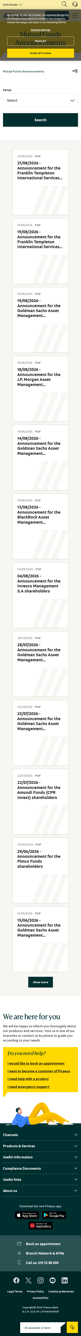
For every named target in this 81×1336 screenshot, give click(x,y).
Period (7, 90)
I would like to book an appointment (36, 1063)
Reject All (40, 41)
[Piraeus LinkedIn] (65, 1280)
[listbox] (12, 4)
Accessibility (40, 1298)
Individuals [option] (10, 4)
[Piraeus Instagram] (40, 1280)
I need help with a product (28, 1079)
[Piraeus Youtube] (53, 1280)
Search (40, 119)
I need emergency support (28, 1086)
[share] (75, 71)
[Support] (72, 5)
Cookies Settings (40, 29)
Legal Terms (14, 1291)
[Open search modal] (64, 4)
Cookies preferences (61, 1291)
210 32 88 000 (48, 1262)
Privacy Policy (35, 1291)
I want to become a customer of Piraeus (39, 1071)
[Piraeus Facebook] (16, 1280)
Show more (40, 982)
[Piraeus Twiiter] (28, 1280)
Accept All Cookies (40, 53)
